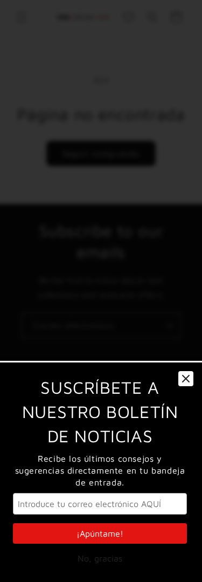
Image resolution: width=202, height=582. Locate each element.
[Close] (185, 378)
